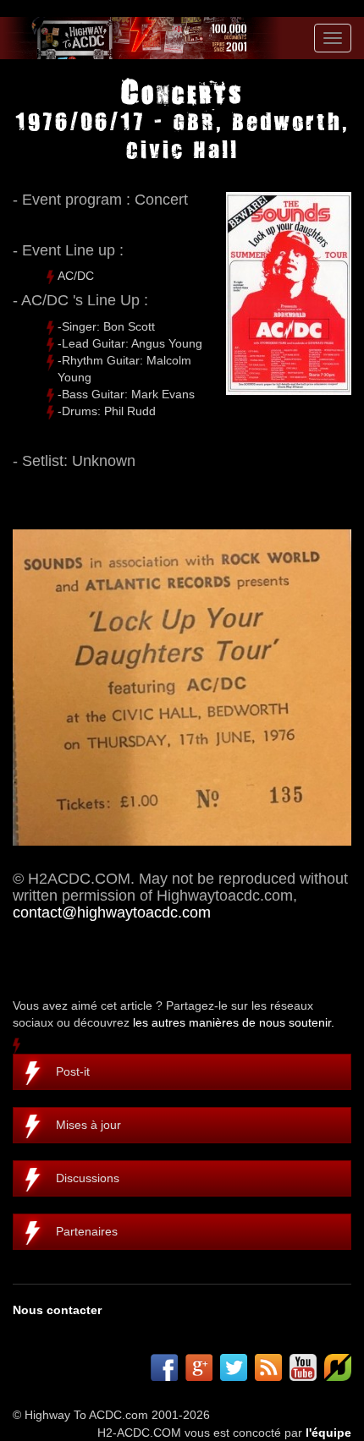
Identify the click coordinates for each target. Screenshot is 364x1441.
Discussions (87, 1178)
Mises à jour (88, 1124)
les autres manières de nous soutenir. (233, 1022)
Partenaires (87, 1231)
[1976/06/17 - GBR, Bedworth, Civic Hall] (182, 687)
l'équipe (328, 1432)
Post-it (73, 1071)
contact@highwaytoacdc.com (112, 912)
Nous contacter (57, 1310)
